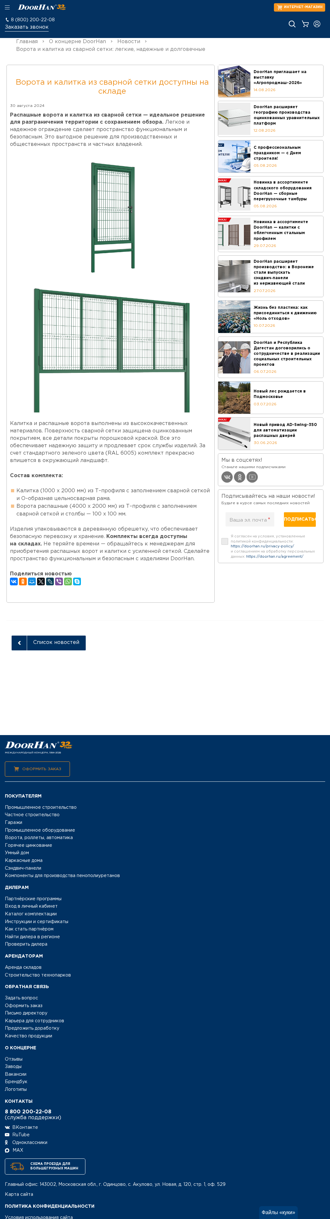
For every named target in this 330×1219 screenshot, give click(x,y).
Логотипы (16, 1089)
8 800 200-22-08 (28, 1112)
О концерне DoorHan (77, 41)
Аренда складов (23, 967)
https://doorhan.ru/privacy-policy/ (262, 546)
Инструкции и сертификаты (36, 922)
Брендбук (16, 1082)
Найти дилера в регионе (32, 937)
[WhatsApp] (68, 581)
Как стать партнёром (29, 929)
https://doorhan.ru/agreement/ (275, 556)
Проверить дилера (26, 944)
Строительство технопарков (38, 975)
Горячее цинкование (28, 845)
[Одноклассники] (23, 581)
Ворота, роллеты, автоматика (39, 838)
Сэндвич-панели (23, 868)
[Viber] (59, 581)
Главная (27, 41)
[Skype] (77, 581)
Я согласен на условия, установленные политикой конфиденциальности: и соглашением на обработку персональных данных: (273, 546)
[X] (41, 581)
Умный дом (17, 853)
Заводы (13, 1067)
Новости (128, 41)
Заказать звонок (27, 27)
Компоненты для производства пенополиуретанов (62, 876)
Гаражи (13, 823)
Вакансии (15, 1074)
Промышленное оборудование (40, 830)
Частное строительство (32, 815)
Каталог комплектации (31, 914)
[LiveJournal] (50, 581)
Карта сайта (19, 1194)
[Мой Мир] (32, 581)
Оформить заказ (41, 769)
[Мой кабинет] (317, 24)
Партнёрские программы (33, 899)
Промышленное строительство (41, 807)
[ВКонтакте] (14, 581)
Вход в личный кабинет (31, 906)
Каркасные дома (24, 861)
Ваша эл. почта (249, 520)
